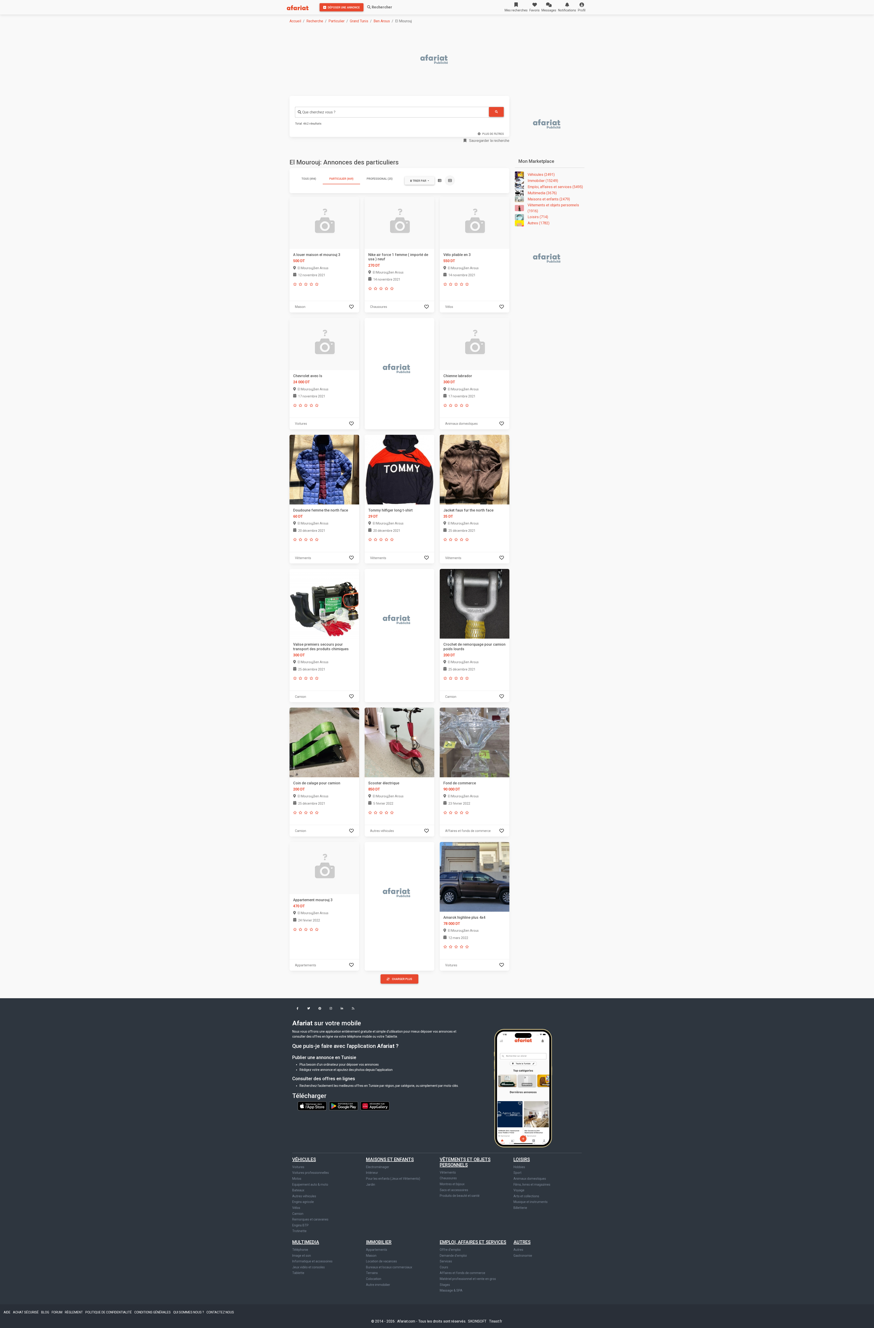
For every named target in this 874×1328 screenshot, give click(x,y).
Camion (297, 1213)
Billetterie (520, 1208)
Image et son (301, 1255)
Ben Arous (381, 21)
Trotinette (299, 1231)
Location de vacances (381, 1261)
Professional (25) (380, 178)
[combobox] (392, 112)
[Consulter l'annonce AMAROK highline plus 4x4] (474, 876)
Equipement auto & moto (310, 1184)
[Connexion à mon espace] (351, 306)
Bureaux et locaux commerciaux (389, 1267)
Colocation (373, 1279)
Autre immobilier (378, 1285)
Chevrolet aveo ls (307, 376)
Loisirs (521, 1159)
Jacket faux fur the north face (468, 510)
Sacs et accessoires (454, 1190)
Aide (7, 1312)
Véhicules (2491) (541, 174)
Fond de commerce (459, 783)
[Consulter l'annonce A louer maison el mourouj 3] (324, 222)
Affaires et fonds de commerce (462, 1273)
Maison (371, 1255)
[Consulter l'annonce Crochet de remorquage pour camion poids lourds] (474, 603)
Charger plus (402, 979)
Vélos (296, 1208)
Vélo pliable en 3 (457, 255)
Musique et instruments (530, 1202)
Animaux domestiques (529, 1178)
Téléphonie (300, 1249)
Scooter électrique (383, 783)
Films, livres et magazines (531, 1184)
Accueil (295, 21)
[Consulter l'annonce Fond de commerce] (474, 742)
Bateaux (298, 1190)
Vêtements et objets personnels (465, 1162)
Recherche (314, 21)
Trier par (419, 180)
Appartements (376, 1249)
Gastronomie (522, 1255)
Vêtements (448, 1172)
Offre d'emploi (450, 1249)
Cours (444, 1267)
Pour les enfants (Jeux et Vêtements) (393, 1178)
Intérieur (372, 1172)
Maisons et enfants (390, 1159)
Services (446, 1261)
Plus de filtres (493, 134)
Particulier (336, 21)
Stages (445, 1285)
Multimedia (305, 1242)
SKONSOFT (477, 1321)
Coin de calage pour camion (316, 783)
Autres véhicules (304, 1196)
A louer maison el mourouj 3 (316, 255)
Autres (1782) (538, 223)
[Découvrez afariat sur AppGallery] (375, 1106)
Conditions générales (152, 1312)
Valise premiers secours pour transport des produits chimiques (321, 646)
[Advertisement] (426, 60)
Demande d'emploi (453, 1255)
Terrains (372, 1273)
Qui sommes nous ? (189, 1312)
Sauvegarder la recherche (488, 140)
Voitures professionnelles (310, 1172)
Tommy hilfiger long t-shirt (390, 510)
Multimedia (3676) (542, 193)
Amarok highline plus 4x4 (464, 917)
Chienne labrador (457, 376)
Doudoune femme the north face (320, 510)
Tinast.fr (495, 1321)
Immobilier (378, 1242)
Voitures (298, 1167)
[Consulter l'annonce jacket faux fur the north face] (474, 469)
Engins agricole (303, 1202)
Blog (45, 1312)
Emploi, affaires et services (473, 1242)
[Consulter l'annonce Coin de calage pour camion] (324, 742)
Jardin (370, 1184)
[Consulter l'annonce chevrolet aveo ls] (324, 344)
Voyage (518, 1190)
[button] (581, 7)
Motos (296, 1178)
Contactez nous (220, 1312)
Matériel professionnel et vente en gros (468, 1279)
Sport (517, 1172)
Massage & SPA (451, 1290)
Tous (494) (309, 178)
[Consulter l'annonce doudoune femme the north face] (324, 469)
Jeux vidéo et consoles (308, 1267)
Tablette (298, 1273)
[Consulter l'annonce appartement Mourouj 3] (324, 868)
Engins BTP (300, 1225)
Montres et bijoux (452, 1184)
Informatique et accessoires (312, 1261)
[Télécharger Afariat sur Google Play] (344, 1106)
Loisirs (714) (538, 217)
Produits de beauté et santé (460, 1196)
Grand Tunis (359, 21)
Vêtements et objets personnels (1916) (553, 208)
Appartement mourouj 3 (313, 900)
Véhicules (304, 1159)
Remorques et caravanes (310, 1219)
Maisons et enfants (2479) (549, 199)
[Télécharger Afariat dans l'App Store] (312, 1106)
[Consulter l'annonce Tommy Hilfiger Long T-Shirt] (399, 469)
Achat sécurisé (26, 1312)
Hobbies (519, 1167)
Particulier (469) (341, 178)
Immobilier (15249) (543, 181)
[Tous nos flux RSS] (353, 1009)
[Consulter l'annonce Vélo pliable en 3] (474, 222)
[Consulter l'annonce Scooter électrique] (399, 742)
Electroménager (377, 1167)
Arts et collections (526, 1196)
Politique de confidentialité (108, 1312)
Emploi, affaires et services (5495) (555, 187)
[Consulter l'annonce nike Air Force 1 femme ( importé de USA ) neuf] (399, 222)
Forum (57, 1312)
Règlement (74, 1312)
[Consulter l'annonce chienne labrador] (474, 344)
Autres (522, 1242)
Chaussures (448, 1178)
